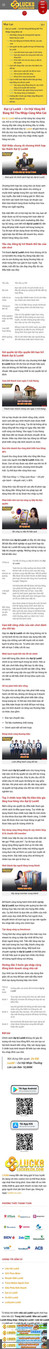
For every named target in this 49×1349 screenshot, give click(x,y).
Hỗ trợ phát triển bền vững (23, 74)
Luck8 (29, 128)
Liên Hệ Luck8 (12, 1268)
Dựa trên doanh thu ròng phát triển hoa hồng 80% (28, 56)
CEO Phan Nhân (12, 1273)
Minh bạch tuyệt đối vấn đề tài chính (27, 71)
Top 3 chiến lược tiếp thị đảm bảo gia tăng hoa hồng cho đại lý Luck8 (26, 80)
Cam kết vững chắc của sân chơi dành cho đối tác (26, 67)
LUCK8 (5, 1175)
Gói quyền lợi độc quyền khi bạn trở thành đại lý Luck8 (27, 48)
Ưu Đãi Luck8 (11, 1297)
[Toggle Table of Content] (41, 24)
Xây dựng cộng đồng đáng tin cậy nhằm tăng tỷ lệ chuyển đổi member (29, 86)
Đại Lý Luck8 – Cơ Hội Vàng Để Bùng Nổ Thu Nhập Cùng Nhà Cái (24, 30)
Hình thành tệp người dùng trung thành (28, 90)
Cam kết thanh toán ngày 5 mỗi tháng (28, 52)
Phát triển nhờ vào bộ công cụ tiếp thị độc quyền (28, 61)
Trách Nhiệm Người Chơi (17, 1283)
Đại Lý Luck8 (11, 1292)
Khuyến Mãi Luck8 (14, 1278)
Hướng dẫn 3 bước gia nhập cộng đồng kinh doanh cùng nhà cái (26, 97)
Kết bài (12, 102)
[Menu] (3, 4)
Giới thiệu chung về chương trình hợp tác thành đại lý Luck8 (25, 36)
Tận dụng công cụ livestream (24, 93)
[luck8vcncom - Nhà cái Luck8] (22, 4)
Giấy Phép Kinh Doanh (16, 1288)
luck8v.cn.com (14, 1193)
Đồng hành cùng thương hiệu (24, 77)
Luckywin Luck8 (13, 1302)
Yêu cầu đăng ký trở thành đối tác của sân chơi (26, 42)
